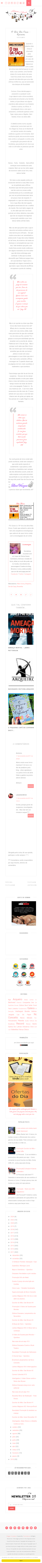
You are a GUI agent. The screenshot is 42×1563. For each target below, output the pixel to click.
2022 (12, 1220)
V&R (9, 1029)
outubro (15, 1427)
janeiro (14, 1456)
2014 (12, 1242)
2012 (12, 1249)
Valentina (14, 1029)
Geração (11, 1011)
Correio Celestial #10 (19, 1374)
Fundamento (23, 1008)
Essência (36, 1005)
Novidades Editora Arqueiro (21, 689)
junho (14, 1440)
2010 (12, 1459)
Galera (31, 1008)
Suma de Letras (15, 1027)
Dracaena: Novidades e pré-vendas (24, 1273)
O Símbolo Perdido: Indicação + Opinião (25, 1262)
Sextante (35, 1024)
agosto (14, 1433)
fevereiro (15, 1453)
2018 (12, 1229)
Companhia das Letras (31, 1002)
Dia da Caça (12, 586)
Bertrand (11, 1002)
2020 (12, 1223)
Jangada (11, 1015)
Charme (19, 1002)
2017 (12, 1233)
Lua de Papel (24, 1015)
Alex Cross (21, 584)
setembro (15, 1430)
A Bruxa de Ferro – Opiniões (21, 1324)
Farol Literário (13, 1008)
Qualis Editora (29, 1021)
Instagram (28, 574)
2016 (12, 1236)
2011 (12, 1252)
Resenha (20, 586)
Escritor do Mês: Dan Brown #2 (22, 1370)
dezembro (15, 1255)
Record (20, 1023)
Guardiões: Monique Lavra (21, 1266)
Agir (9, 1000)
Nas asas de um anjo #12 (20, 1392)
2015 (12, 1239)
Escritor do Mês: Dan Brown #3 (22, 1320)
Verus (21, 1029)
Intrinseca (35, 1011)
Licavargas (26, 544)
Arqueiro (28, 584)
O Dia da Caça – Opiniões (20, 1356)
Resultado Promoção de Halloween (24, 1352)
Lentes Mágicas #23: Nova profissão (25, 1406)
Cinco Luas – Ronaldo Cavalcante (23, 1288)
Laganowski (21, 795)
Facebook (14, 574)
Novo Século (26, 1018)
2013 (12, 1246)
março (14, 1450)
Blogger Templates (12, 1536)
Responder (30, 786)
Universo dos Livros (30, 1027)
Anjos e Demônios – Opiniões (22, 1270)
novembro (15, 1258)
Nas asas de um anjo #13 (20, 1341)
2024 (12, 1217)
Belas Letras (29, 1000)
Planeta (21, 1020)
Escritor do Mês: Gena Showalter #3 (24, 1417)
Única (26, 1029)
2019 (12, 1226)
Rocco (28, 1024)
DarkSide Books (13, 1005)
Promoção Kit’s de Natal (20, 1277)
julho (14, 1437)
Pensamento (12, 1021)
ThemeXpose (26, 1536)
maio (14, 1443)
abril (13, 1446)
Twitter (21, 574)
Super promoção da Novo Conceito (24, 1292)
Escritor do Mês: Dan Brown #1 (22, 1402)
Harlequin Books (22, 1011)
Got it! (21, 1560)
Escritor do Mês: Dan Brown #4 (22, 1303)
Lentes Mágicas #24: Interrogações (24, 1367)
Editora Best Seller (26, 1005)
